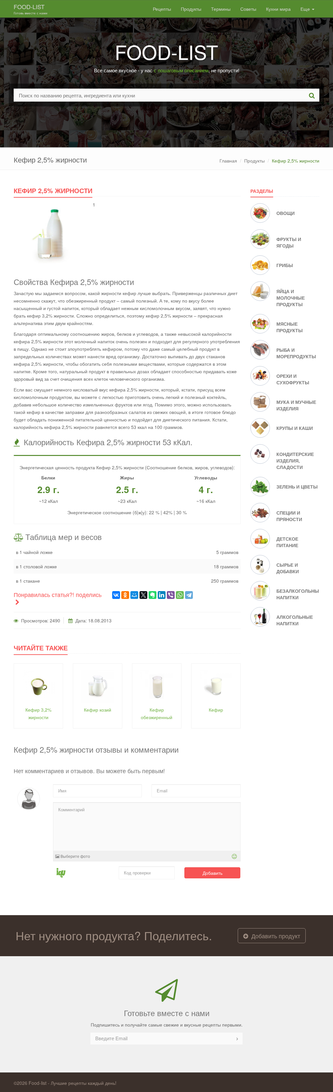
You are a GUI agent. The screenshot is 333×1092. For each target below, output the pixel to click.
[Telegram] (189, 595)
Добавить (212, 873)
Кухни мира (278, 9)
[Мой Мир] (134, 595)
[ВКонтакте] (116, 595)
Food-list (30, 8)
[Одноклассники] (125, 595)
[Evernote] (152, 595)
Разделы (261, 191)
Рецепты (162, 9)
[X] (143, 595)
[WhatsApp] (180, 595)
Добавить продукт (275, 935)
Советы (248, 9)
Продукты (191, 9)
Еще (305, 9)
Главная (228, 160)
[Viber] (171, 595)
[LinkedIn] (162, 595)
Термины (221, 9)
